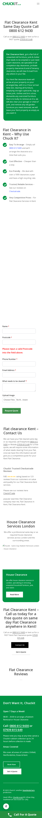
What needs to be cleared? (14, 381)
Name (5, 326)
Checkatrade (14, 191)
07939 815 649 (26, 39)
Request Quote (11, 411)
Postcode (7, 337)
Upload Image (8, 395)
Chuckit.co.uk (18, 797)
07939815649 (19, 295)
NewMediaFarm (29, 790)
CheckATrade (9, 493)
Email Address (9, 370)
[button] (38, 4)
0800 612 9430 (18, 36)
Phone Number (9, 359)
